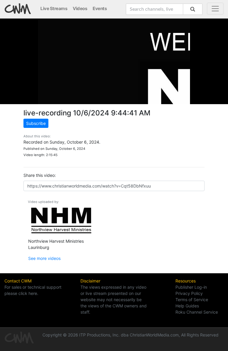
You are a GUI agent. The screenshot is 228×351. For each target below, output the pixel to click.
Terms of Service (191, 299)
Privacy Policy (189, 293)
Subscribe (36, 123)
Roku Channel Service (196, 312)
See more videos (44, 258)
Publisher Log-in (191, 287)
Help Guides (187, 305)
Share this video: (39, 175)
